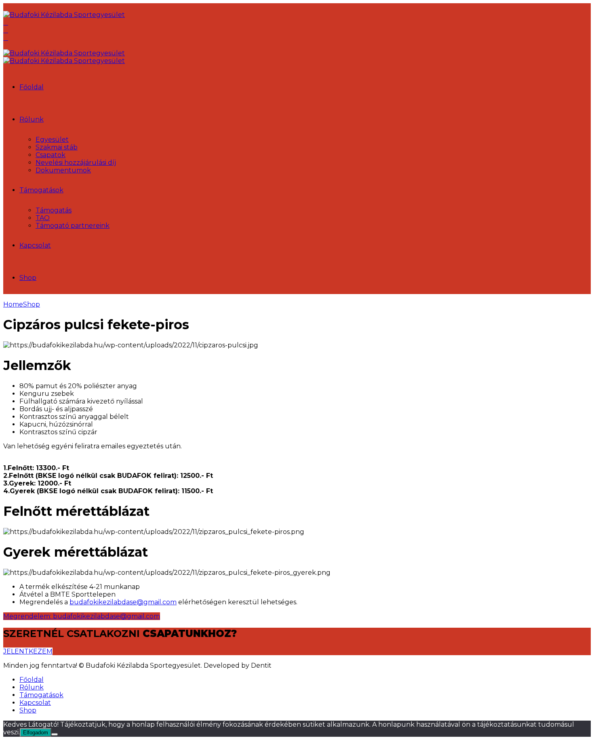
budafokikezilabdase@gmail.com (123, 602)
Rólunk (31, 119)
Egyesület (52, 139)
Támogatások (41, 190)
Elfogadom (35, 732)
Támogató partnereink (73, 225)
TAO (43, 218)
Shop (27, 278)
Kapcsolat (35, 245)
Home (13, 304)
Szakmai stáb (57, 147)
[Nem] (54, 734)
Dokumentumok (63, 170)
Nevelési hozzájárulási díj (76, 162)
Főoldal (31, 87)
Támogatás (54, 210)
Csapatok (50, 155)
